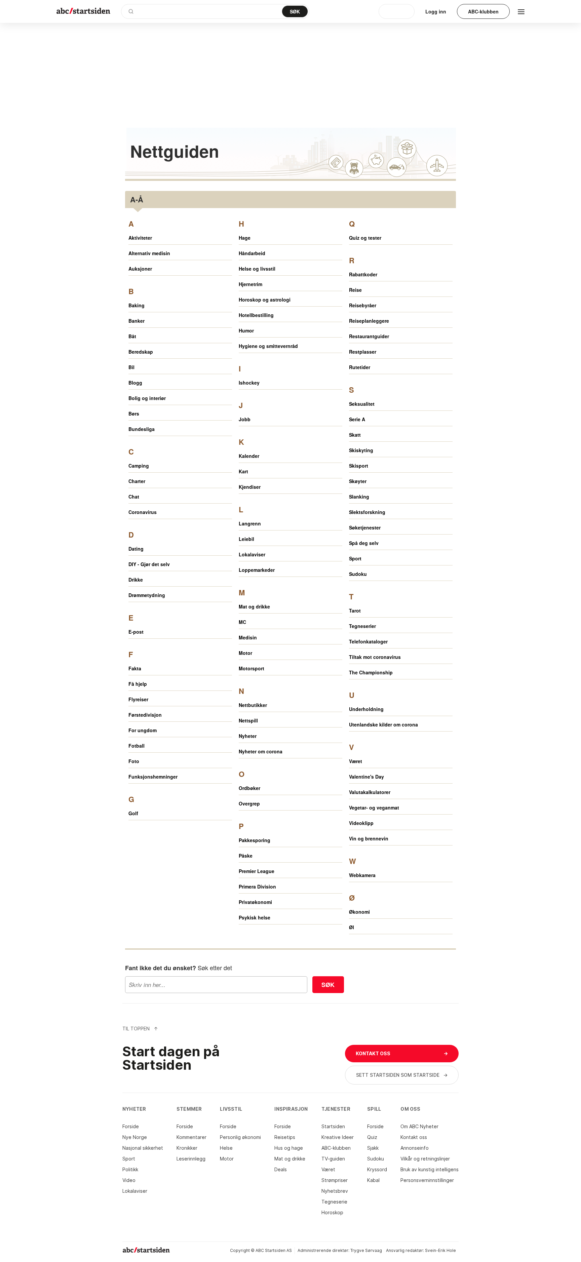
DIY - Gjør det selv (149, 564)
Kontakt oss (413, 1137)
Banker (136, 320)
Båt (132, 336)
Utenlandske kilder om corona (383, 724)
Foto (133, 761)
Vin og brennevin (368, 838)
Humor (246, 330)
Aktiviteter (140, 237)
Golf (133, 813)
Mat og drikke (254, 606)
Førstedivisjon (145, 714)
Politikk (130, 1169)
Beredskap (140, 351)
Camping (138, 465)
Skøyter (357, 481)
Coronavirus (142, 512)
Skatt (355, 434)
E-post (136, 631)
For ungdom (142, 730)
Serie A (357, 419)
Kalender (249, 455)
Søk (328, 984)
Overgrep (249, 803)
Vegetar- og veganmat (374, 807)
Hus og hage (288, 1148)
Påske (246, 855)
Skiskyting (361, 450)
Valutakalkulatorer (369, 792)
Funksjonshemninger (153, 776)
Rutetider (359, 367)
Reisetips (284, 1137)
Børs (133, 413)
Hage (244, 237)
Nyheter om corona (260, 751)
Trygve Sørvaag (366, 1250)
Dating (136, 548)
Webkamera (362, 875)
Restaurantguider (369, 336)
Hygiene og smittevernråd (268, 346)
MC (242, 622)
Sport (355, 558)
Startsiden (333, 1126)
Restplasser (362, 351)
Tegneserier (362, 626)
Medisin (248, 637)
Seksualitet (362, 403)
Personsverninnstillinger (427, 1180)
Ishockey (249, 382)
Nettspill (248, 720)
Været (355, 761)
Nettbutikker (253, 705)
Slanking (359, 496)
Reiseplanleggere (369, 320)
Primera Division (257, 886)
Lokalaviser (252, 554)
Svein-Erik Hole (440, 1250)
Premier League (256, 871)
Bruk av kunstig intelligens (429, 1169)
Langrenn (250, 523)
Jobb (244, 419)
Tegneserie (334, 1202)
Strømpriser (334, 1180)
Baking (136, 305)
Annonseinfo (414, 1148)
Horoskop (332, 1212)
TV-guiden (333, 1158)
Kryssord (377, 1169)
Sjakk (373, 1148)
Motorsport (251, 668)
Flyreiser (138, 699)
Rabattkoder (363, 274)
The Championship (371, 672)
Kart (243, 471)
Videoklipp (361, 823)
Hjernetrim (250, 284)
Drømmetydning (146, 595)
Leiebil (246, 539)
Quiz (372, 1137)
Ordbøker (249, 788)
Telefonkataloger (368, 641)
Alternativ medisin (149, 253)
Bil (131, 367)
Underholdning (366, 709)
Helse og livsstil (257, 268)
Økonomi (359, 911)
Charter (136, 481)
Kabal (373, 1180)
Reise (355, 289)
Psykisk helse (254, 917)
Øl (351, 927)
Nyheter (248, 736)
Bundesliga (141, 429)
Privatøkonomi (255, 902)
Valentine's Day (366, 776)
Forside (130, 1126)
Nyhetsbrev (334, 1191)
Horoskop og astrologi (264, 299)
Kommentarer (191, 1137)
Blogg (135, 382)
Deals (280, 1169)
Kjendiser (250, 486)
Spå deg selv (364, 543)
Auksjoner (140, 268)
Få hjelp (137, 683)
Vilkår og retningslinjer (425, 1158)
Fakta (134, 668)
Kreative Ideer (337, 1137)
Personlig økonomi (240, 1137)
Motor (245, 652)
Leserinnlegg (191, 1158)
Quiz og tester (365, 237)
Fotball (136, 745)
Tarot (355, 610)
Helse (226, 1148)
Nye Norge (134, 1137)
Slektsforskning (367, 512)
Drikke (135, 579)
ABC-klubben (336, 1148)
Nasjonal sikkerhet (142, 1148)
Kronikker (187, 1148)
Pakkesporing (254, 840)
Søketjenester (365, 527)
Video (128, 1180)
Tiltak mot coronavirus (375, 657)
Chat (133, 496)
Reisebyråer (362, 305)
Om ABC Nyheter (419, 1126)
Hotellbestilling (256, 315)
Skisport (358, 465)
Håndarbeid (252, 253)
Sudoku (358, 573)
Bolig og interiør (147, 398)
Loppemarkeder (257, 569)
